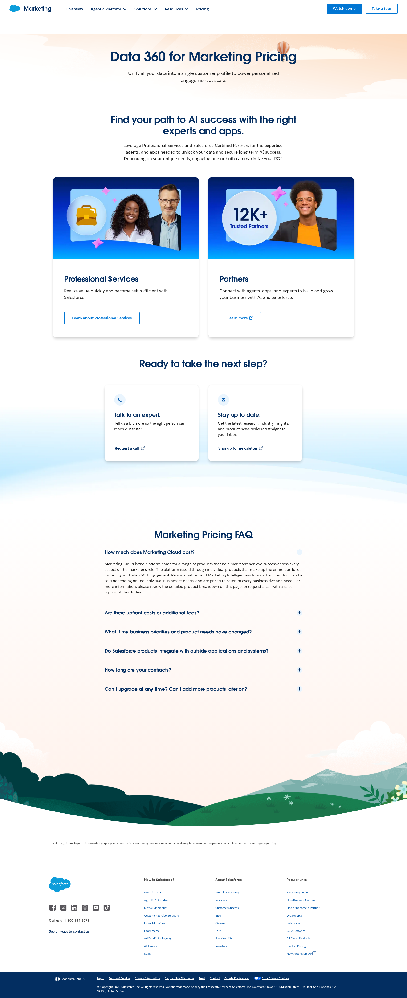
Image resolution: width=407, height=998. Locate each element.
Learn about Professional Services (102, 318)
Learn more (238, 318)
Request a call (127, 448)
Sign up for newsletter (237, 448)
